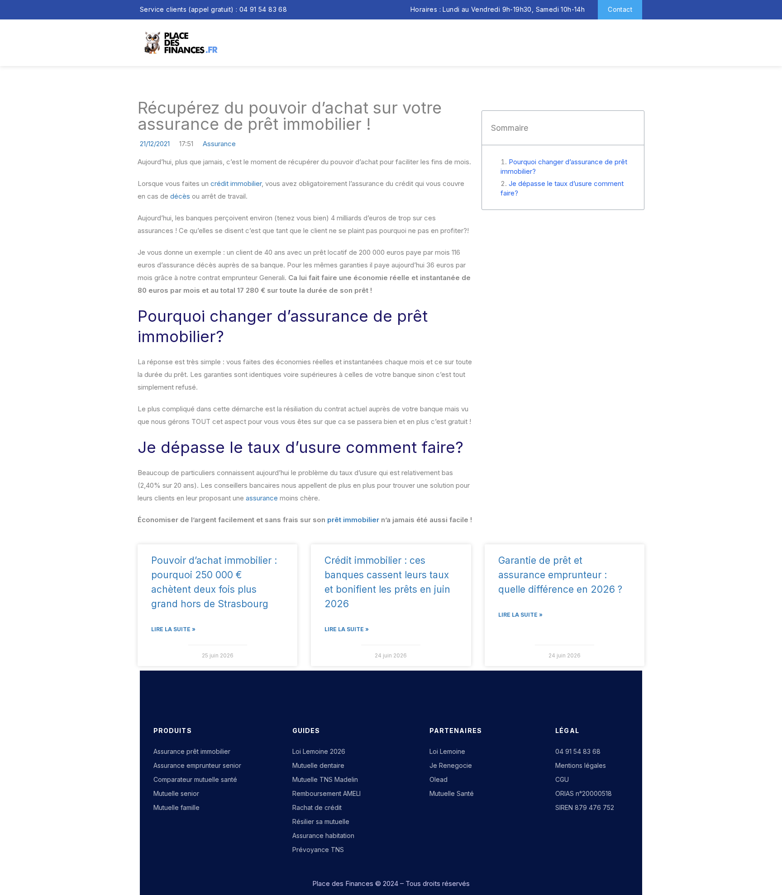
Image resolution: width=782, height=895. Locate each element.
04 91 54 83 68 (578, 751)
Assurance (219, 143)
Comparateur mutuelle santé (195, 779)
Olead (438, 779)
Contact (620, 9)
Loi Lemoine (447, 751)
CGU (562, 779)
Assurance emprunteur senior (197, 765)
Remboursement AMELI (326, 793)
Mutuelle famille (176, 807)
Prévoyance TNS (318, 849)
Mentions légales (580, 765)
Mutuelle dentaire (318, 765)
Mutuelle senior (176, 793)
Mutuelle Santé (451, 793)
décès (180, 196)
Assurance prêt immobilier (191, 751)
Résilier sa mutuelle (320, 821)
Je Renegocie (450, 765)
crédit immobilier (236, 183)
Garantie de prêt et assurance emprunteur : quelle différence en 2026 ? (560, 575)
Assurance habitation (323, 835)
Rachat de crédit (317, 807)
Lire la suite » (173, 629)
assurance (262, 498)
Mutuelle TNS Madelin (325, 779)
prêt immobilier (353, 519)
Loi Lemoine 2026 (318, 751)
